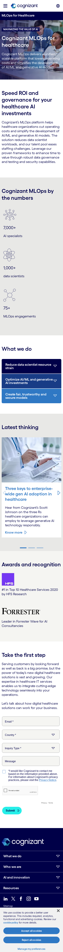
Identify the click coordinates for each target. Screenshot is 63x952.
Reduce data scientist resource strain (28, 366)
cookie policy (10, 922)
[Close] (58, 910)
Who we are (12, 867)
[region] (31, 930)
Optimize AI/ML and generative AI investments (29, 381)
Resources (11, 888)
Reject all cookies (31, 939)
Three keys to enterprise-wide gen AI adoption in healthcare (29, 494)
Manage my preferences (31, 948)
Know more (13, 532)
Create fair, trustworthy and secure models (25, 396)
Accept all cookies (31, 930)
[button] (59, 493)
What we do (12, 856)
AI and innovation (16, 877)
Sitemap (8, 906)
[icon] (57, 6)
